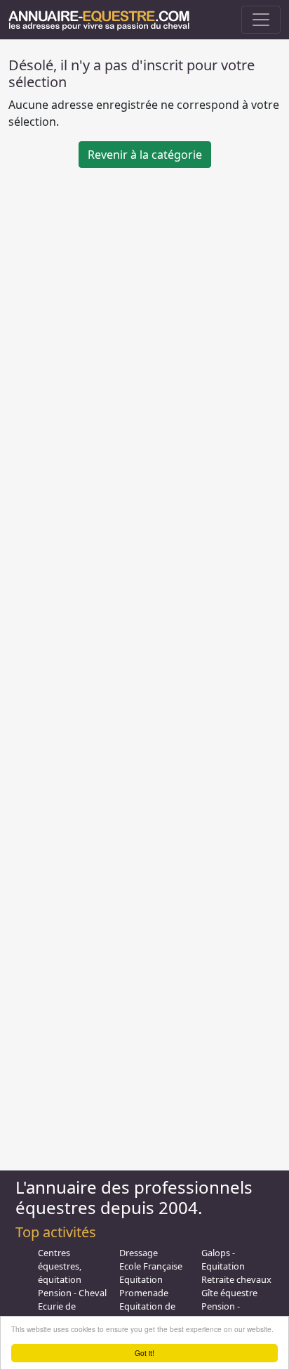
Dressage (138, 1252)
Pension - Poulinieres (224, 1313)
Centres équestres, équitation (59, 1266)
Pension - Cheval (72, 1292)
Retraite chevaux (236, 1279)
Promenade (143, 1292)
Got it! (144, 1353)
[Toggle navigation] (261, 20)
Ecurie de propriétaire (63, 1313)
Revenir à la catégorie (145, 154)
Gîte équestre (229, 1292)
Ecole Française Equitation (150, 1273)
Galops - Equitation (223, 1259)
